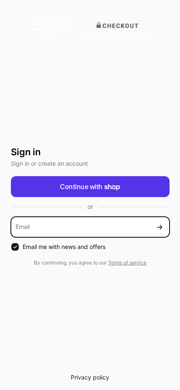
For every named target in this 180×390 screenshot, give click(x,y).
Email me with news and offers (64, 246)
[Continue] (159, 227)
